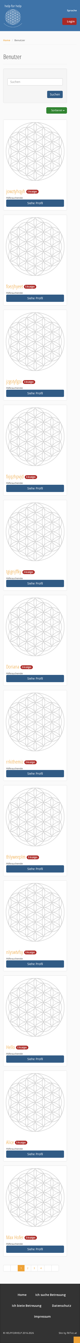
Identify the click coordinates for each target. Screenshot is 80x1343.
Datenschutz (60, 1306)
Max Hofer (20, 1237)
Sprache (71, 10)
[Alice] (35, 1102)
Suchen (55, 94)
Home (6, 40)
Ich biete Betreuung (26, 1306)
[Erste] (7, 1268)
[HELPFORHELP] (13, 15)
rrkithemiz (20, 761)
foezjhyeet (20, 286)
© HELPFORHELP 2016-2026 (18, 1332)
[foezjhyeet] (35, 246)
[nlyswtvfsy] (35, 912)
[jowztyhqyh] (35, 151)
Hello (16, 1047)
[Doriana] (35, 627)
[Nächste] (48, 1268)
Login (70, 21)
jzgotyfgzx (20, 381)
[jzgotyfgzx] (35, 341)
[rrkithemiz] (35, 722)
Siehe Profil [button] (35, 203)
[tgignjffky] (35, 532)
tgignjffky (19, 571)
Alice (16, 1142)
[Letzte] (55, 1268)
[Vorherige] (14, 1268)
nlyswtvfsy (20, 951)
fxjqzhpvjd (21, 476)
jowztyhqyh (21, 191)
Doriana (18, 666)
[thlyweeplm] (35, 817)
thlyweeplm (22, 856)
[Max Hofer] (35, 1197)
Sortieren (57, 110)
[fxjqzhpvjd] (35, 436)
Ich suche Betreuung (50, 1295)
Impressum (41, 1316)
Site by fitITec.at (68, 1332)
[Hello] (35, 1007)
